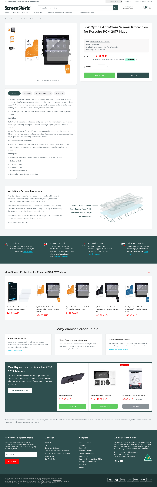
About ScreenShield (15, 351)
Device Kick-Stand (65, 395)
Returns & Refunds (86, 451)
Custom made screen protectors (60, 13)
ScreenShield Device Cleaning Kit (133, 395)
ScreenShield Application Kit (101, 395)
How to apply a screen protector (57, 451)
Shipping (82, 445)
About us (128, 1)
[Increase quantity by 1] (107, 66)
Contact (136, 1)
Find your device (19, 13)
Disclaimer (83, 464)
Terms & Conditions (86, 453)
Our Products (37, 13)
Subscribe (12, 461)
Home (7, 13)
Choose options (104, 406)
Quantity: (87, 67)
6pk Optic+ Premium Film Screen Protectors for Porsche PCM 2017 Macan (107, 309)
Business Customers (86, 13)
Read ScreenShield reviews (118, 349)
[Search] (115, 7)
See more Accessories (19, 390)
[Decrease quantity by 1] (95, 66)
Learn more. (28, 251)
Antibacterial (49, 456)
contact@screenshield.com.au (125, 456)
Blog (46, 445)
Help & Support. (94, 254)
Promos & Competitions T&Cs (90, 459)
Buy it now (133, 75)
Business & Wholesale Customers (57, 453)
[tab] (14, 93)
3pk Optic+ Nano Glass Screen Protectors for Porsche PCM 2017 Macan (136, 309)
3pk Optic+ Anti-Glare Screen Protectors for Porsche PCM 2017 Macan (48, 309)
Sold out (136, 406)
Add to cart (99, 75)
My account (128, 9)
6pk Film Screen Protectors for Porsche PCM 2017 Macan (17, 308)
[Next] (152, 298)
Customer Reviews (52, 448)
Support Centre (85, 442)
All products (15, 19)
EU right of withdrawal (87, 462)
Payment (82, 448)
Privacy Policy (84, 456)
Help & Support (147, 1)
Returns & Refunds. (61, 256)
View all (149, 272)
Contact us (83, 467)
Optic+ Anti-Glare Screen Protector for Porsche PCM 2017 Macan (78, 308)
